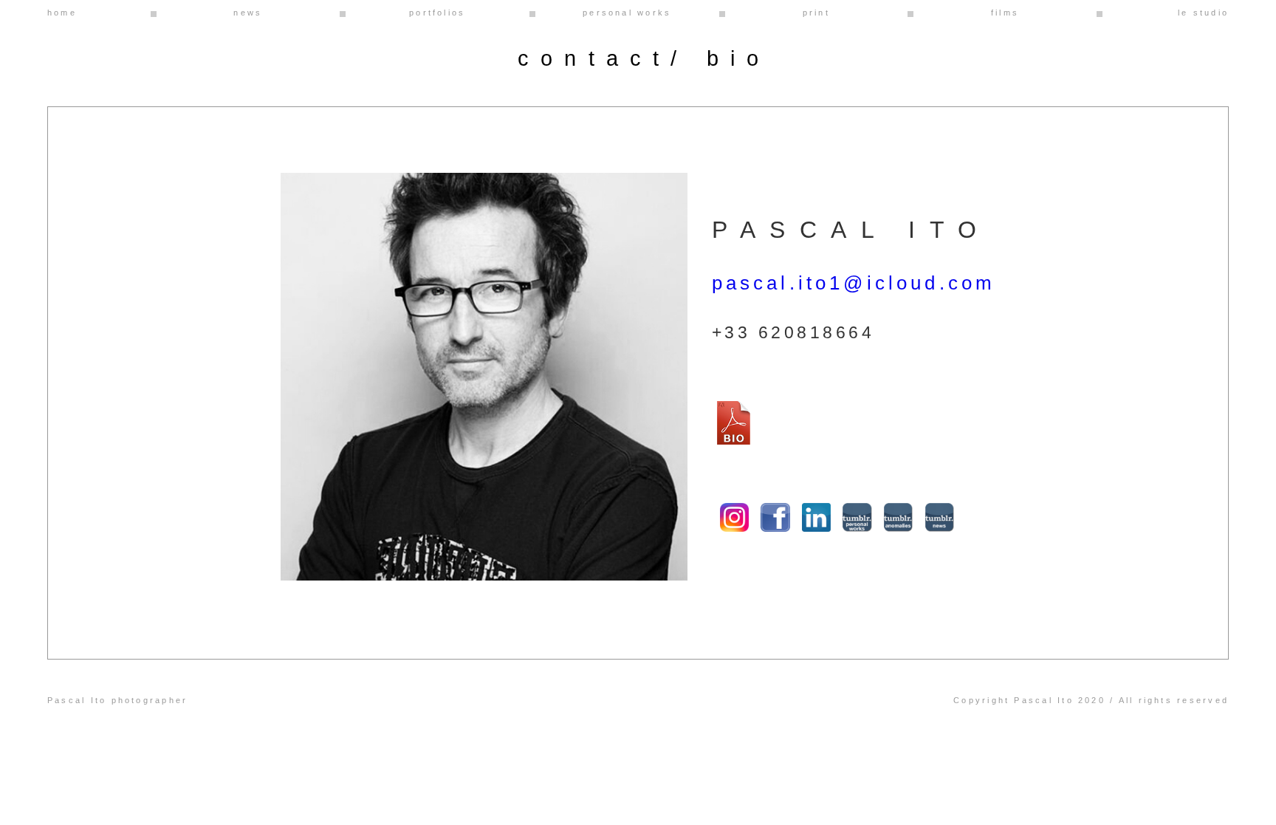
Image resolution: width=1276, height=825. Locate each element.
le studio (1203, 12)
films (1005, 12)
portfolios (437, 12)
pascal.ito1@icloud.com (854, 283)
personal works (627, 12)
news (247, 12)
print (816, 12)
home (62, 12)
